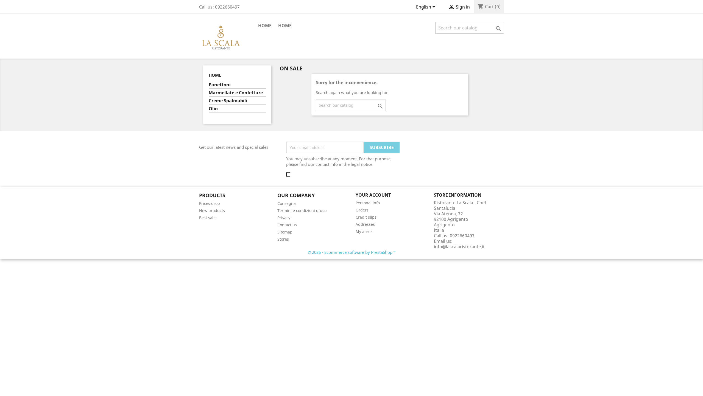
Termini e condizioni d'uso (302, 210)
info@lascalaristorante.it (459, 247)
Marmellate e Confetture (236, 93)
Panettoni (220, 85)
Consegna (286, 203)
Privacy (283, 217)
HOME (265, 26)
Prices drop (209, 203)
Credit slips (366, 217)
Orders (362, 210)
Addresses (365, 224)
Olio (213, 109)
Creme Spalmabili (228, 101)
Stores (283, 239)
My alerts (364, 231)
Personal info (368, 202)
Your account (373, 195)
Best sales (208, 217)
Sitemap (284, 232)
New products (212, 210)
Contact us (287, 224)
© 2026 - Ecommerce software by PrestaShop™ (352, 252)
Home (285, 26)
